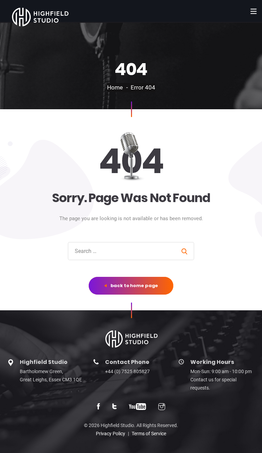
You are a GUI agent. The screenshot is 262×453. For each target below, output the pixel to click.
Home (115, 87)
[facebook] (98, 407)
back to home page (134, 285)
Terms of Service (149, 433)
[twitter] (114, 407)
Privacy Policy (110, 433)
